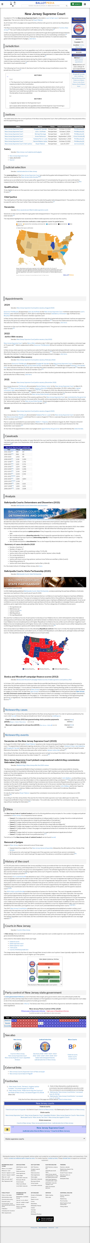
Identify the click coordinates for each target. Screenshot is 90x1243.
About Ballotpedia (43, 1227)
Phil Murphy (15, 312)
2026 (41, 1054)
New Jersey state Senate (29, 177)
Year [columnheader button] (8, 449)
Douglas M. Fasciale (78, 74)
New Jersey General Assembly (42, 848)
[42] (13, 483)
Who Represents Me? (7, 1181)
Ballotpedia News (64, 1178)
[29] (12, 451)
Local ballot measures (22, 1186)
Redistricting (63, 1199)
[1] (8, 29)
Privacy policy (34, 1227)
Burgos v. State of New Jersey (18, 722)
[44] (20, 610)
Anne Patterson (40, 136)
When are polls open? (7, 1179)
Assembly (7, 1026)
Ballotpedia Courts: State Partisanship (29, 574)
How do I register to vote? (8, 1173)
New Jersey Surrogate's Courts (59, 1117)
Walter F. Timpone (42, 422)
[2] (54, 29)
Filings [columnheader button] (18, 449)
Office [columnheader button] (18, 127)
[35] (12, 468)
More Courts (72, 1039)
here (40, 566)
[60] (9, 888)
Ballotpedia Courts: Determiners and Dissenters (32, 505)
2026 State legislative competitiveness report (51, 1180)
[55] (11, 794)
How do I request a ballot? (8, 1175)
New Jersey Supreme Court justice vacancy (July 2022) (34, 339)
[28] (12, 444)
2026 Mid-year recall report (51, 1171)
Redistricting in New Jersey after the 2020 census (33, 765)
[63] (72, 905)
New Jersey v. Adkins (45, 725)
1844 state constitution (15, 891)
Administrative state (7, 1197)
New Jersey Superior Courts (66, 1115)
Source (12, 160)
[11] (51, 320)
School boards (20, 1182)
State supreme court (17, 943)
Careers (33, 1208)
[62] (70, 905)
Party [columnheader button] (52, 127)
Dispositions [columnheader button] (26, 449)
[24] (45, 402)
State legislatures (20, 1173)
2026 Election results (21, 1167)
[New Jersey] (17, 1046)
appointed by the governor (51, 429)
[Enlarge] (61, 984)
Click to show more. (65, 1099)
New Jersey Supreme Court (14, 129)
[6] (20, 69)
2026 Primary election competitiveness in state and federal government (52, 1175)
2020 (43, 1056)
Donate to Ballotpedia (36, 1195)
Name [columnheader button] (40, 127)
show (71, 719)
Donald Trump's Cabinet (66, 1173)
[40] (12, 478)
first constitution (18, 876)
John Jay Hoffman (34, 312)
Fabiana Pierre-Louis (40, 139)
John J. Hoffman (78, 76)
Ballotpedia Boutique (36, 1214)
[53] (67, 779)
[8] (39, 176)
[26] (21, 418)
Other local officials (21, 1184)
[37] (12, 473)
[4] (45, 56)
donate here (66, 1158)
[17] (8, 387)
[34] (12, 466)
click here (32, 39)
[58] (75, 853)
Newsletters (34, 1203)
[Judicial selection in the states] (45, 1046)
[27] (22, 425)
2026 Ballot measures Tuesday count (51, 1183)
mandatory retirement (59, 313)
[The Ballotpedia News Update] (72, 1046)
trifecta (26, 1004)
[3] (66, 34)
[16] (43, 369)
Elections (36, 1054)
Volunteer (33, 1210)
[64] (74, 905)
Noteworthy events (17, 735)
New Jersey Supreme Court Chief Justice (18, 144)
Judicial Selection (45, 1039)
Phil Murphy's (45, 345)
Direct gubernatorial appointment (79, 60)
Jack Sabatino (80, 746)
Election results (20, 1204)
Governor (7, 312)
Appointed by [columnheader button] (78, 127)
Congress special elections (35, 1169)
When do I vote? (6, 1177)
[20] (39, 390)
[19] (37, 390)
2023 (54, 1054)
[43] (13, 485)
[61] (11, 888)
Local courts (72, 1059)
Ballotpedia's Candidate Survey (22, 1197)
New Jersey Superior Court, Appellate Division (40, 1115)
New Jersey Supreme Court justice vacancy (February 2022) (36, 360)
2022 (34, 1056)
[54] (20, 789)
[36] (12, 471)
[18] (10, 387)
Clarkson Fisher (69, 746)
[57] (45, 834)
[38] (12, 476)
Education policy (6, 1201)
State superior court (16, 945)
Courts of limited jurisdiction (19, 950)
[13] (51, 351)
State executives (20, 1171)
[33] (12, 463)
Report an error (34, 1199)
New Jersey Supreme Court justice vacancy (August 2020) (35, 411)
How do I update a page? (22, 1202)
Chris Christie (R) (79, 136)
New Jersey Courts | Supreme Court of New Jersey (26, 1072)
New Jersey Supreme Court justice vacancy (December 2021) (36, 382)
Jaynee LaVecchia (41, 388)
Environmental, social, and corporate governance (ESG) (8, 1205)
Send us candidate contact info (21, 1207)
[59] (26, 873)
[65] (10, 918)
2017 (55, 1056)
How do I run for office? (22, 1200)
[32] (12, 461)
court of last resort (52, 18)
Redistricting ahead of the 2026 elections (66, 1169)
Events (33, 1201)
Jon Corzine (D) (79, 144)
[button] (45, 1139)
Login (56, 1227)
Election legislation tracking (65, 1195)
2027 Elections (34, 1167)
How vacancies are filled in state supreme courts (32, 210)
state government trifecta (14, 997)
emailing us (56, 716)
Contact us (33, 1197)
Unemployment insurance (8, 1210)
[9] (40, 176)
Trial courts (13, 947)
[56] (29, 801)
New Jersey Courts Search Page (20, 1074)
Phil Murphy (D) (79, 129)
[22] (30, 392)
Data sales (48, 1197)
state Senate (78, 429)
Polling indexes (64, 1206)
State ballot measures (22, 1177)
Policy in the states (7, 1195)
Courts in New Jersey (23, 930)
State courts (72, 1057)
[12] (14, 344)
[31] (12, 459)
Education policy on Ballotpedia (65, 1175)
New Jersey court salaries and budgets (29, 152)
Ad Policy (33, 1212)
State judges (19, 1175)
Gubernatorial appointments (45, 1058)
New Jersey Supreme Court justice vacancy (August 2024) (35, 308)
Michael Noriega (77, 78)
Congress (18, 1169)
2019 (47, 1056)
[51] (65, 749)
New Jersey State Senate (32, 365)
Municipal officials (20, 1180)
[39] (14, 476)
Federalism (4, 1208)
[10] (14, 215)
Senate (12, 850)
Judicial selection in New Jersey (27, 171)
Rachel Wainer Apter (40, 141)
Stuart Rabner (38, 20)
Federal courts (14, 942)
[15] (76, 367)
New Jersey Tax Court (40, 1117)
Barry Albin (31, 343)
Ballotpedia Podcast (36, 1205)
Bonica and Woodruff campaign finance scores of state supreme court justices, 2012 (44, 680)
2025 (46, 1054)
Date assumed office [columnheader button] (65, 127)
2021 (38, 1056)
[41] (12, 481)
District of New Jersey (46, 1109)
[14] (56, 365)
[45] (55, 625)
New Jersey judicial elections (41, 1123)
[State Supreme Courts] (78, 29)
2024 (50, 1054)
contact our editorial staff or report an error (22, 1158)
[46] (10, 699)
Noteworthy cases (16, 709)
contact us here (53, 1158)
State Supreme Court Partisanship (65, 1203)
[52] (49, 754)
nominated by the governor (77, 397)
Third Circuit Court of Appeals (15, 1109)
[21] (40, 390)
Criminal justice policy (7, 1199)
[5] (26, 62)
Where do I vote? (6, 1170)
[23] (64, 393)
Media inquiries (49, 1195)
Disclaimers (51, 1227)
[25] (19, 418)
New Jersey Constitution (18, 908)
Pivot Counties (64, 1201)
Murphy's (7, 316)
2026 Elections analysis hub (52, 1167)
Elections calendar (65, 1167)
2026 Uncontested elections (50, 1187)
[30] (12, 454)
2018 (51, 1056)
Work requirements (6, 1213)
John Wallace (66, 778)
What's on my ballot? (7, 1168)
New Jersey (35, 689)
